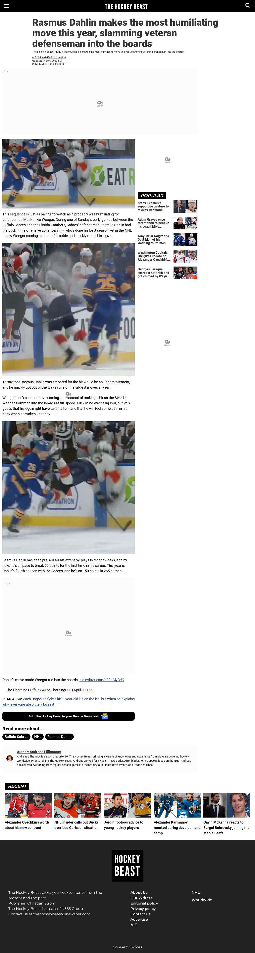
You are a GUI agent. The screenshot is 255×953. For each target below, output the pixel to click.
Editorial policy (144, 903)
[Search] (248, 6)
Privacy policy (143, 909)
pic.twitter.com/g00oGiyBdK (101, 680)
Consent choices (127, 947)
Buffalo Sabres (16, 737)
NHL (58, 51)
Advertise (139, 919)
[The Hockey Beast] (126, 6)
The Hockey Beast (42, 51)
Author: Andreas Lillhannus (49, 57)
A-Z (133, 925)
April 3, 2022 (83, 690)
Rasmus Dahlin (59, 737)
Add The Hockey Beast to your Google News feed (64, 716)
